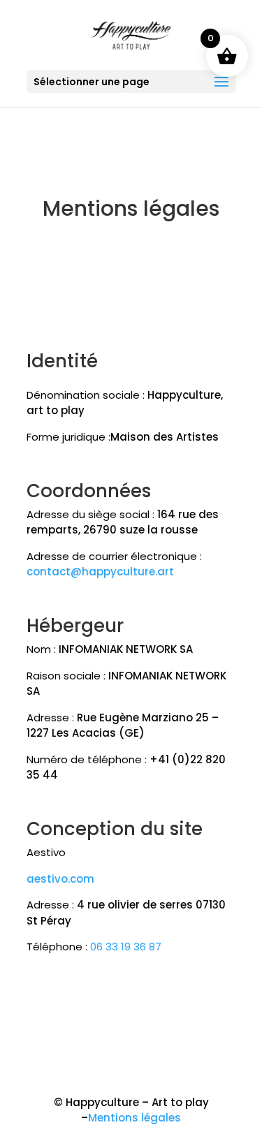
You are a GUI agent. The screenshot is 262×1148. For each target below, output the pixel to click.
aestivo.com (60, 878)
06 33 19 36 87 (125, 946)
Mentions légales (134, 1117)
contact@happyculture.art (100, 571)
